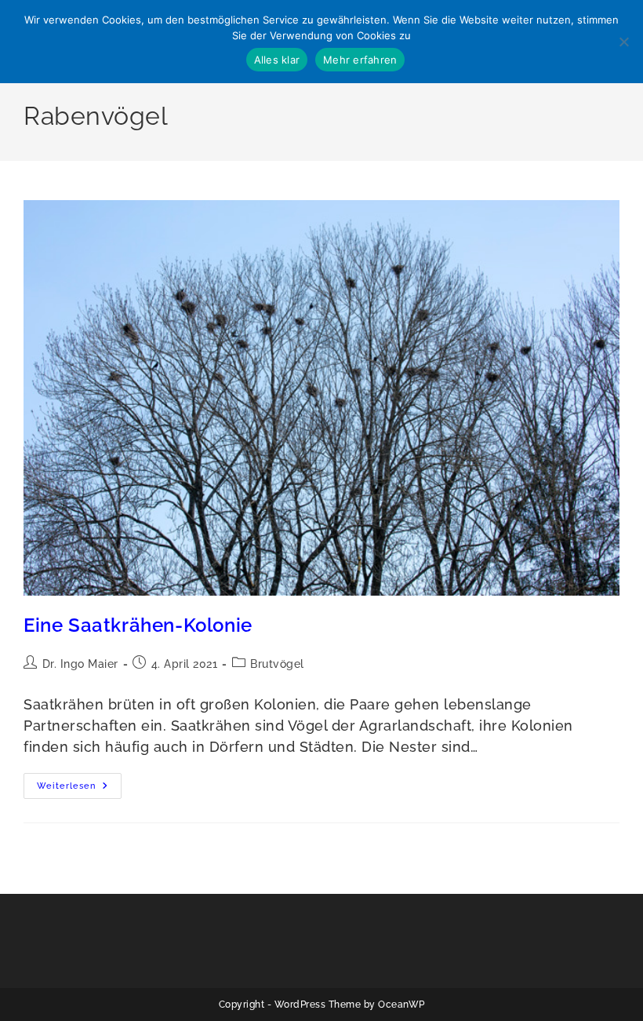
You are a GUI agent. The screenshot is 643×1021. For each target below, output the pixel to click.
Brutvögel (277, 664)
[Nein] (623, 41)
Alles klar (277, 59)
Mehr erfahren (360, 59)
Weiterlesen (79, 789)
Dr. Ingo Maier (80, 664)
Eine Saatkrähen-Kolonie (138, 625)
